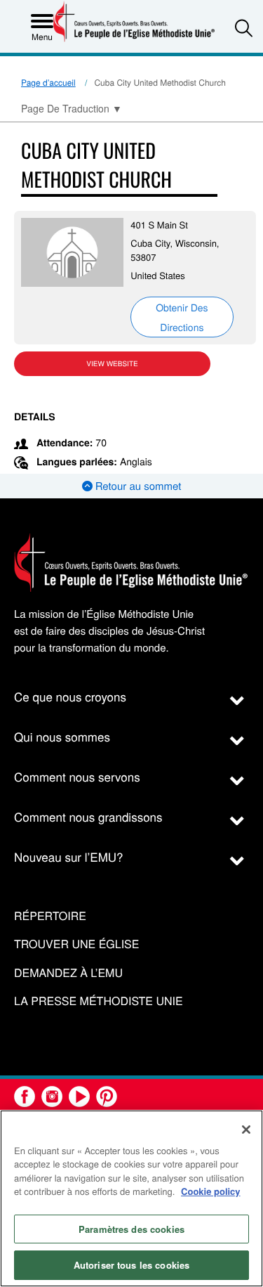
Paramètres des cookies (131, 1229)
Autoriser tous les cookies (131, 1265)
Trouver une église (76, 944)
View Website (111, 363)
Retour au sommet (137, 486)
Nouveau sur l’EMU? (68, 856)
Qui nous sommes (62, 736)
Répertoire (50, 916)
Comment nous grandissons (88, 816)
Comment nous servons (77, 776)
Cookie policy (211, 1191)
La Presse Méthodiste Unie (98, 1001)
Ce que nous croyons (70, 696)
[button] (243, 27)
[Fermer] (246, 1129)
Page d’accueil (48, 83)
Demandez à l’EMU (68, 973)
